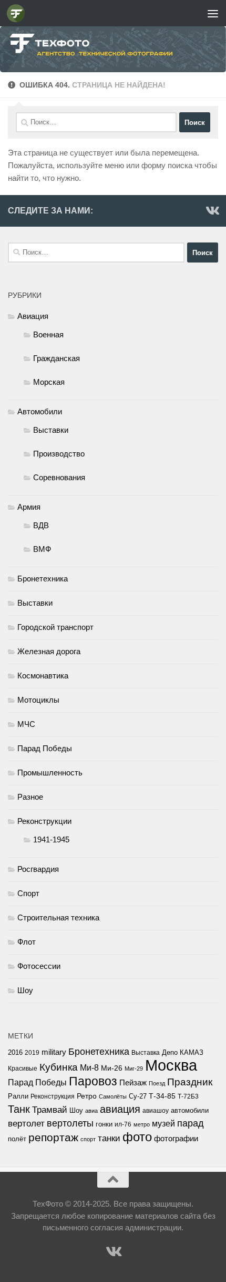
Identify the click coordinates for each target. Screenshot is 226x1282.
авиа (91, 1111)
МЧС (26, 724)
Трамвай (49, 1110)
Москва (171, 1065)
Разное (30, 796)
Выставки (50, 429)
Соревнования (59, 477)
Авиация (32, 316)
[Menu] (213, 13)
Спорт (28, 893)
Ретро (87, 1096)
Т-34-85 (162, 1096)
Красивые (22, 1068)
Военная (48, 334)
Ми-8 (89, 1067)
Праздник (189, 1081)
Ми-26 (111, 1068)
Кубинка (58, 1067)
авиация (120, 1109)
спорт (88, 1139)
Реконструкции (44, 821)
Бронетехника (42, 578)
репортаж (53, 1137)
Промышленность (50, 772)
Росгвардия (38, 869)
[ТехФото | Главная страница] (18, 13)
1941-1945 (51, 839)
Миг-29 (134, 1068)
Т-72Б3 (188, 1096)
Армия (28, 506)
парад (190, 1123)
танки (109, 1138)
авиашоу (155, 1111)
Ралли (18, 1096)
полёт (17, 1139)
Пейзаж (133, 1083)
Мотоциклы (38, 699)
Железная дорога (48, 651)
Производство (59, 453)
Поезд (157, 1083)
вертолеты (70, 1123)
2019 (32, 1052)
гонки (104, 1124)
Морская (49, 381)
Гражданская (56, 358)
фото (137, 1137)
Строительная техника (58, 917)
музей (163, 1123)
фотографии (176, 1138)
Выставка (145, 1053)
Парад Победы (44, 748)
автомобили (190, 1110)
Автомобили (39, 411)
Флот (26, 941)
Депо (170, 1052)
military (54, 1051)
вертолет (26, 1123)
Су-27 (138, 1096)
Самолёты (113, 1096)
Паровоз (93, 1081)
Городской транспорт (55, 627)
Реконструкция (52, 1096)
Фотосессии (38, 966)
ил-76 (123, 1124)
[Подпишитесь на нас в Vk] (212, 210)
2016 (15, 1052)
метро (141, 1124)
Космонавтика (42, 675)
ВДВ (41, 525)
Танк (19, 1109)
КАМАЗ (191, 1052)
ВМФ (42, 549)
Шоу (25, 990)
